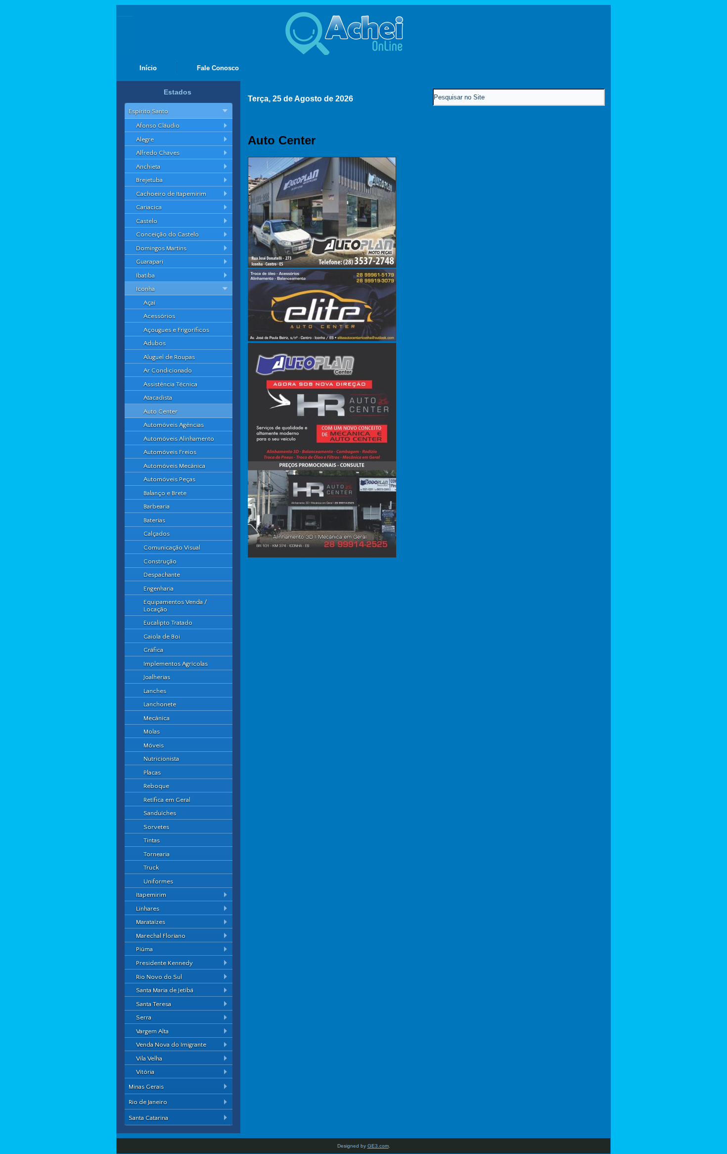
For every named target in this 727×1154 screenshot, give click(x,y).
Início (148, 68)
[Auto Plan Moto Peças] (322, 265)
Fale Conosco (218, 68)
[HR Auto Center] (322, 555)
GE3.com (378, 1146)
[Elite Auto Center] (322, 339)
